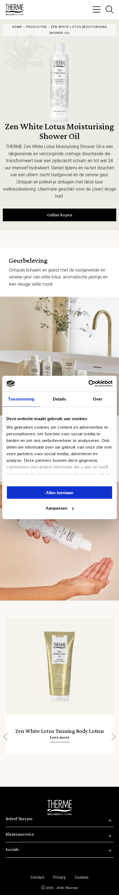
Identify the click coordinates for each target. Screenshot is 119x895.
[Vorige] (6, 737)
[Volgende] (113, 737)
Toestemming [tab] (21, 398)
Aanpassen (56, 508)
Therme (17, 9)
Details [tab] (59, 398)
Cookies (82, 877)
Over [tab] (97, 398)
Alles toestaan (59, 492)
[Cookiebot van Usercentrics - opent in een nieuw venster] (88, 383)
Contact (37, 877)
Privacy (59, 877)
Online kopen (59, 214)
